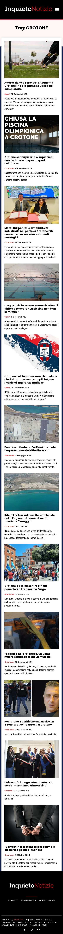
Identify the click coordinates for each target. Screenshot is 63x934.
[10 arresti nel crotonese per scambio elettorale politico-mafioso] (31, 823)
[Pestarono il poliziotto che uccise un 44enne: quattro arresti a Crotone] (31, 698)
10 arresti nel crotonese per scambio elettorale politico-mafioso (29, 848)
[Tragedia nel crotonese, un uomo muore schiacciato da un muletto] (31, 630)
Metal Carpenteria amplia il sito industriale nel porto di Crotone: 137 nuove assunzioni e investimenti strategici (28, 232)
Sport (7, 94)
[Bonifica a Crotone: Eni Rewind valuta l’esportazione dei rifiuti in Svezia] (31, 424)
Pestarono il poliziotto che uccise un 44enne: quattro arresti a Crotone (29, 723)
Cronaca (9, 168)
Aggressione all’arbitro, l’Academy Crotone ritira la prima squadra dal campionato (28, 86)
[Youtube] (38, 930)
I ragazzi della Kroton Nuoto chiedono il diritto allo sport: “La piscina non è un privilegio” (31, 308)
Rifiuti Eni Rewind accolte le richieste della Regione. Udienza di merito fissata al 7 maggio (29, 518)
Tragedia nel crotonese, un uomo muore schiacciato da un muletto (27, 655)
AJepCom (18, 919)
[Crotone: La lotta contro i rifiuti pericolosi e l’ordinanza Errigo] (31, 562)
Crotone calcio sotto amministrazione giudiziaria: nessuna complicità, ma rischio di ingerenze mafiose (30, 379)
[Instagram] (31, 930)
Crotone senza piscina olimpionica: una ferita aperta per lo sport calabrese (28, 160)
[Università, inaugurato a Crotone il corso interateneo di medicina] (31, 759)
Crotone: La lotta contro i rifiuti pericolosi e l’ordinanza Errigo (25, 587)
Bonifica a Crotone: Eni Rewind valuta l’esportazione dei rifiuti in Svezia (30, 448)
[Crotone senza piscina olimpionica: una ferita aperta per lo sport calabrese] (31, 134)
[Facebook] (24, 930)
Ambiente (9, 455)
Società (8, 791)
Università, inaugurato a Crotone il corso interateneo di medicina (28, 784)
